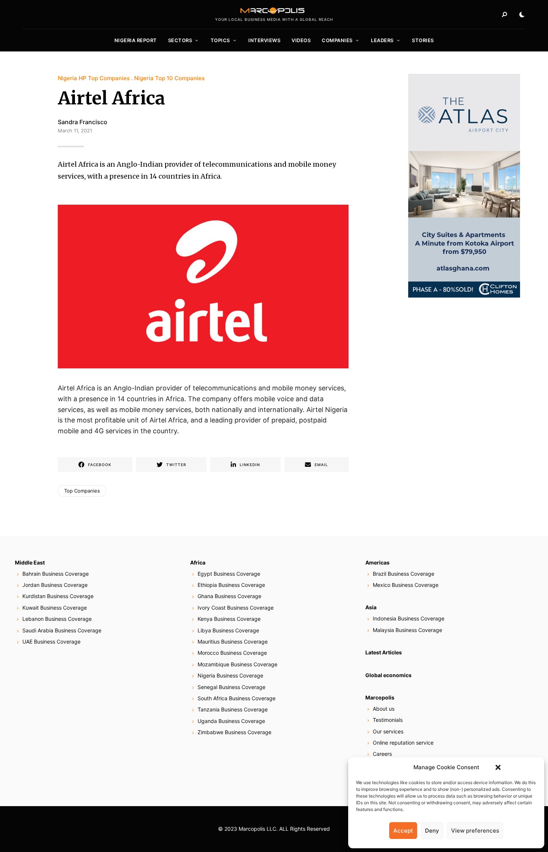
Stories (423, 40)
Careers (382, 754)
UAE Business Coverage (51, 641)
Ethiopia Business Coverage (231, 585)
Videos (301, 40)
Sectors (180, 40)
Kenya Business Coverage (229, 619)
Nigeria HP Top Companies (94, 78)
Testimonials (388, 720)
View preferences (475, 830)
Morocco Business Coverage (232, 653)
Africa (197, 562)
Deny (432, 830)
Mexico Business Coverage (405, 585)
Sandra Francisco (82, 122)
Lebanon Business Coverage (57, 619)
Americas (377, 562)
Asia (371, 607)
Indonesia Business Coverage (408, 618)
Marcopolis (379, 697)
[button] (498, 767)
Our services (388, 731)
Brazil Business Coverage (403, 573)
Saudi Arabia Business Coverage (61, 630)
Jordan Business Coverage (55, 585)
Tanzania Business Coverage (233, 709)
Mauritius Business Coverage (233, 641)
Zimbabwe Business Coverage (234, 732)
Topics (220, 40)
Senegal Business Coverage (231, 687)
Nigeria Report (135, 40)
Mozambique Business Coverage (237, 664)
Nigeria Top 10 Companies (169, 78)
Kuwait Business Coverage (54, 607)
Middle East (30, 562)
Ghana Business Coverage (229, 596)
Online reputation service (403, 742)
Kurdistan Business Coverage (58, 596)
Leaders (382, 40)
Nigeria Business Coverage (230, 675)
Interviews (264, 40)
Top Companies (82, 491)
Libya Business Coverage (228, 630)
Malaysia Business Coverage (407, 630)
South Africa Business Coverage (236, 698)
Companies (337, 40)
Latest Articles (383, 652)
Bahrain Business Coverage (55, 573)
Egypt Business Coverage (229, 573)
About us (383, 708)
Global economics (388, 675)
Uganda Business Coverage (231, 721)
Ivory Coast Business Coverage (236, 607)
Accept (403, 830)
